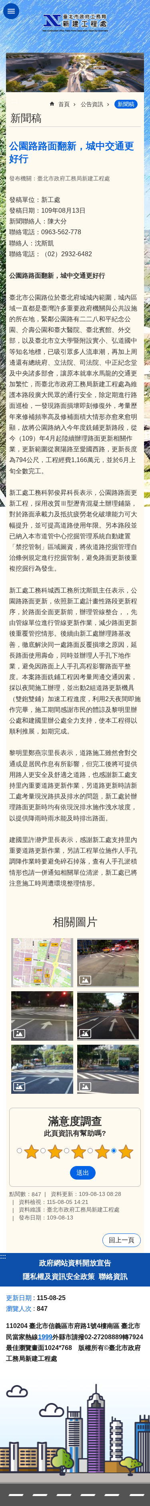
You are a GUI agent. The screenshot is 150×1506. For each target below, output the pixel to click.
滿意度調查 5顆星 (125, 1151)
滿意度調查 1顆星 (31, 1151)
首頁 (64, 104)
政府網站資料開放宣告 (75, 1263)
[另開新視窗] (75, 72)
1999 (45, 1337)
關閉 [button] (11, 11)
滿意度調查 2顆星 (54, 1151)
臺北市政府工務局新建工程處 (75, 23)
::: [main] (14, 100)
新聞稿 (126, 104)
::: (3, 1256)
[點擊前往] (42, 962)
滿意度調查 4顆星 (102, 1151)
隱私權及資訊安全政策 (59, 1277)
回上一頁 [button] (121, 1240)
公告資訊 (92, 104)
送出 (62, 1172)
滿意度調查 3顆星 (78, 1151)
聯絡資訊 (113, 1277)
